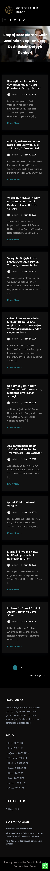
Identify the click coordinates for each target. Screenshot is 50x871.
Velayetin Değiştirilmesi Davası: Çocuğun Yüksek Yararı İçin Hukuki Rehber (23, 261)
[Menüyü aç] (4, 20)
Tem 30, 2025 (30, 154)
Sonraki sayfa (37, 675)
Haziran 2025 (15, 763)
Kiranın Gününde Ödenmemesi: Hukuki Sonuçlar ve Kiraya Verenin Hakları (24, 835)
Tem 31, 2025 (30, 94)
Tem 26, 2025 (30, 402)
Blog (10, 809)
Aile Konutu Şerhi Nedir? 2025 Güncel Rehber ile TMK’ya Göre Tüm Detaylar (24, 449)
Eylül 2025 (13, 748)
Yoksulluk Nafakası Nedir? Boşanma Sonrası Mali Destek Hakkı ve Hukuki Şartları (23, 203)
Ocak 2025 (14, 788)
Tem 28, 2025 (30, 271)
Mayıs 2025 (14, 768)
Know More (13, 122)
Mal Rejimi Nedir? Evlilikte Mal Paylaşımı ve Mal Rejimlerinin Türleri (22, 555)
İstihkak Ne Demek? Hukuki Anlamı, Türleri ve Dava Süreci (24, 611)
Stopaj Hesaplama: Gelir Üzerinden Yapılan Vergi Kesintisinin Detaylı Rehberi (24, 84)
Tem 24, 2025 (30, 512)
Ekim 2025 (13, 743)
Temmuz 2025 (16, 758)
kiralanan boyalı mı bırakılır (19, 828)
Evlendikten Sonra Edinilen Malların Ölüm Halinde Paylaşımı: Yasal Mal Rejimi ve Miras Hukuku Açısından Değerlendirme (24, 325)
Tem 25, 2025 (30, 459)
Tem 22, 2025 (30, 621)
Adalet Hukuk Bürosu (27, 10)
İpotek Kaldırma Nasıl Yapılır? (21, 504)
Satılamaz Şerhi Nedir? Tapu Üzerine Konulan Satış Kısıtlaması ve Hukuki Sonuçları (24, 391)
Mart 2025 (13, 778)
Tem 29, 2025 (30, 215)
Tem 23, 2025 (30, 565)
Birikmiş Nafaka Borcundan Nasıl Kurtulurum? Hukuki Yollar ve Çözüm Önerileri (24, 145)
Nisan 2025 (14, 773)
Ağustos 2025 (15, 753)
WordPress (30, 866)
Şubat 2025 (14, 783)
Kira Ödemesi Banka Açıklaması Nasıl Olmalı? (24, 842)
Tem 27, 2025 (30, 338)
